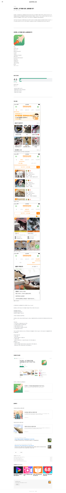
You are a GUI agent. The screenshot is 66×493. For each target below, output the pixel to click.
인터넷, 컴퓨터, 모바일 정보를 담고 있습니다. (21, 482)
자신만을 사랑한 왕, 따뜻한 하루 (19, 408)
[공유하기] (17, 452)
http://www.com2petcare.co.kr (19, 437)
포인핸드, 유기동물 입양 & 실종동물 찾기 (19, 381)
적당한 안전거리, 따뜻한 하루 (18, 422)
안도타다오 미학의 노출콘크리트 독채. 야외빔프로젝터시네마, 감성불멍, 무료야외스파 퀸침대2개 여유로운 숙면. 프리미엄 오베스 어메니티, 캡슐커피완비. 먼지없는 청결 (30, 447)
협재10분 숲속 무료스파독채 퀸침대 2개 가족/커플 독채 (24, 445)
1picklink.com (33, 1)
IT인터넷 (15, 455)
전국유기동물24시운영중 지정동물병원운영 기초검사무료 (24, 439)
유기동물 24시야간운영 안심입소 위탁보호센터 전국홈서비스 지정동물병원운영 (27, 440)
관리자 (36, 491)
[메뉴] (2, 2)
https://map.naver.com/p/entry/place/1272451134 (22, 444)
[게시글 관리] (18, 452)
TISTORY (33, 491)
